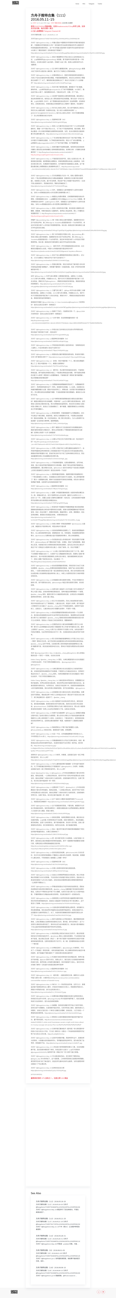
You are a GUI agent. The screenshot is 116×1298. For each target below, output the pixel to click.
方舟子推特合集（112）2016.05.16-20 (51, 1201)
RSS (84, 4)
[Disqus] (58, 1115)
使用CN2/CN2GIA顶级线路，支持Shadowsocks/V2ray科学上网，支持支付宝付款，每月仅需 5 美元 (58, 27)
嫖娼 (56, 23)
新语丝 (60, 23)
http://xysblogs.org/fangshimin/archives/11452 (47, 155)
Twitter (100, 4)
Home (77, 4)
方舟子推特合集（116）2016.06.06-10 (51, 1267)
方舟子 (34, 23)
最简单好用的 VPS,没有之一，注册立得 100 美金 (49, 1078)
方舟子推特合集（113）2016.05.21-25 (51, 1219)
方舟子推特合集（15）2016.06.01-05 (50, 1250)
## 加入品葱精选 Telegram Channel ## (45, 31)
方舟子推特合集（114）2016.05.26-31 (51, 1236)
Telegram (91, 4)
